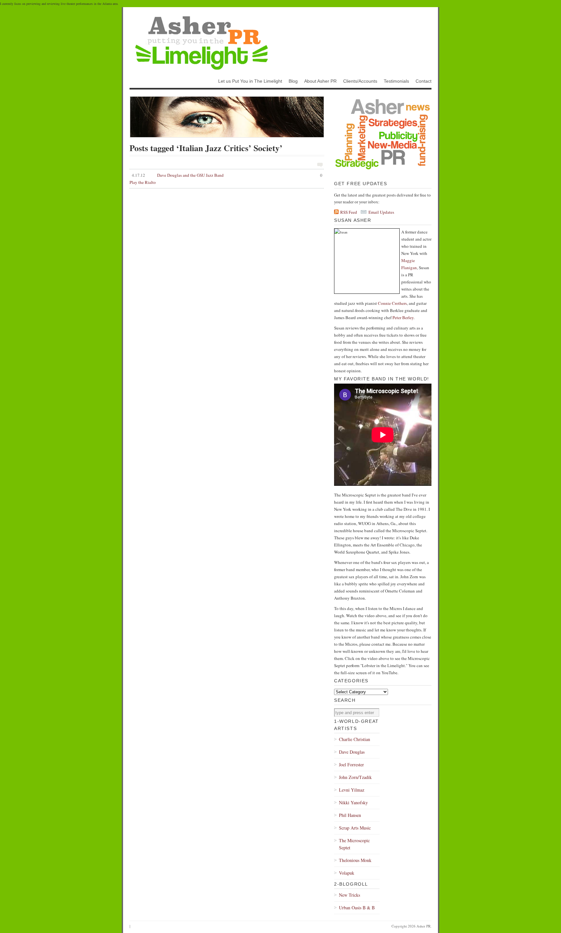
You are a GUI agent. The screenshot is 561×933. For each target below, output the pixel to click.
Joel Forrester (351, 764)
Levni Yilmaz (351, 790)
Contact (423, 81)
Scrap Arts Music (355, 828)
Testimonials (396, 81)
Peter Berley (403, 317)
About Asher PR (320, 81)
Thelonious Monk (355, 860)
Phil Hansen (350, 815)
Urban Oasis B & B (357, 907)
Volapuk (346, 873)
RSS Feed (348, 212)
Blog (293, 81)
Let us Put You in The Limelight (250, 81)
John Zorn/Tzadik (355, 777)
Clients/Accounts (360, 81)
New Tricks (349, 895)
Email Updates (381, 212)
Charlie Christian (354, 739)
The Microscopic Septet (354, 844)
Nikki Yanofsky (353, 802)
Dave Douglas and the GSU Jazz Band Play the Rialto (226, 178)
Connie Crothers (392, 303)
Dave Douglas (352, 752)
